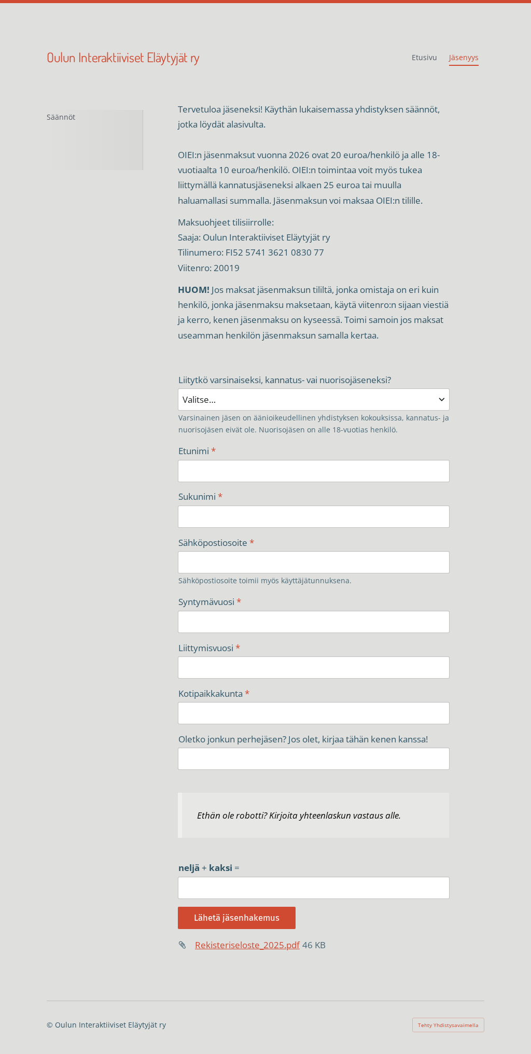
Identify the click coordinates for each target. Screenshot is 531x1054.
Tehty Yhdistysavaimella (448, 1025)
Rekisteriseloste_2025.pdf (247, 945)
